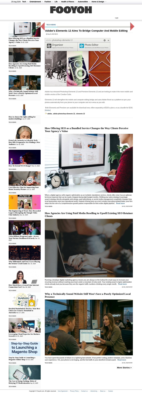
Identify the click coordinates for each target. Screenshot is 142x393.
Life (56, 2)
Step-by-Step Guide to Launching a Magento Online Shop (22, 359)
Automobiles (83, 2)
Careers (110, 391)
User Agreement (63, 391)
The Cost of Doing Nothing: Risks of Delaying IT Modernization (22, 382)
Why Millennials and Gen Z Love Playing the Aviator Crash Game (24, 263)
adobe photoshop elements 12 (64, 113)
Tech (24, 2)
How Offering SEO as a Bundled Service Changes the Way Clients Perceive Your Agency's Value (24, 40)
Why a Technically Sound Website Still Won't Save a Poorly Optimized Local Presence (23, 93)
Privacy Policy (74, 391)
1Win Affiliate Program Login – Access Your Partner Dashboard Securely (24, 237)
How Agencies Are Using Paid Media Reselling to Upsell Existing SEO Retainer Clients (25, 66)
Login (116, 18)
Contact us (84, 391)
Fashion (47, 2)
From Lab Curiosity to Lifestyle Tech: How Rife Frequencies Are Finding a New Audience (24, 142)
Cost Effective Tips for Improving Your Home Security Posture (24, 188)
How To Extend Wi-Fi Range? (20, 166)
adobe (49, 113)
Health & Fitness (67, 2)
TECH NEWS (12, 45)
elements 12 (80, 113)
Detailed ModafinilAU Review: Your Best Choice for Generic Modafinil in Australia (24, 311)
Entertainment (35, 2)
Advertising (93, 391)
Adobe (47, 110)
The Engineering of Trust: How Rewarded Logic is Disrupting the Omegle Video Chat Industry (25, 213)
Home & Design (98, 2)
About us (102, 391)
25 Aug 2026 (16, 2)
